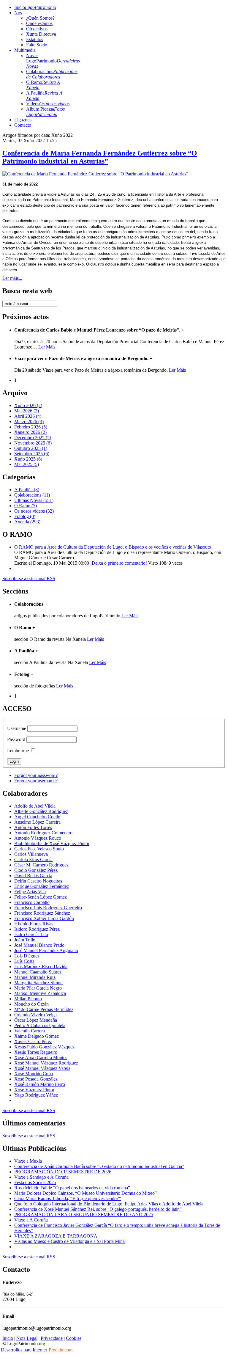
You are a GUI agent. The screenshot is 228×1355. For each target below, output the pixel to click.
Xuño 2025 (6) (28, 458)
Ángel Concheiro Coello (37, 816)
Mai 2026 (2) (26, 410)
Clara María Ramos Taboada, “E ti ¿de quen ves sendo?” (67, 1198)
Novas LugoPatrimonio (53, 61)
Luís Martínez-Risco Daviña (40, 966)
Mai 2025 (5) (26, 464)
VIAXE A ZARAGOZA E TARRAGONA (55, 1235)
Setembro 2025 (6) (31, 453)
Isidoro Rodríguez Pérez (37, 929)
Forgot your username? (36, 780)
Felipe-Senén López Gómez (40, 896)
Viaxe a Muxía (28, 1161)
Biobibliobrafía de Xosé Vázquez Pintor (51, 843)
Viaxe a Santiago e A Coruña (41, 1177)
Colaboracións (51, 74)
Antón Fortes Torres (33, 827)
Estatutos (34, 39)
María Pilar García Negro (38, 987)
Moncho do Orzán (31, 1004)
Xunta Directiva (41, 34)
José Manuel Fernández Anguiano (46, 950)
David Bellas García (33, 875)
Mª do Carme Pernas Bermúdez (43, 1009)
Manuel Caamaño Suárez (37, 971)
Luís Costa (24, 961)
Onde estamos (39, 23)
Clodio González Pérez (36, 870)
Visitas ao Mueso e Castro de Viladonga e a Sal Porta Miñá (69, 1241)
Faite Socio (36, 44)
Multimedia (25, 50)
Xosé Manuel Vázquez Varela (42, 1068)
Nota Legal (26, 1338)
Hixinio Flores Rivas (33, 923)
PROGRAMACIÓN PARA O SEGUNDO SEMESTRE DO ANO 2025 (83, 1214)
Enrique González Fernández (41, 886)
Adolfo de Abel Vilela (35, 805)
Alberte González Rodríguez (41, 811)
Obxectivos (37, 28)
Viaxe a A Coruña (31, 1219)
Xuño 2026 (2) (28, 405)
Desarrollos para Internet (36, 1349)
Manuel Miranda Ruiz (35, 977)
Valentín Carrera (29, 1030)
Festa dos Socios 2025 (35, 1182)
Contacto (22, 125)
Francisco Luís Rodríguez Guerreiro (48, 907)
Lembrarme (18, 750)
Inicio (35, 7)
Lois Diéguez (26, 955)
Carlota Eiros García (33, 859)
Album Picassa (45, 111)
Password (16, 739)
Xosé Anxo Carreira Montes (40, 1057)
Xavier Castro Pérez (33, 1041)
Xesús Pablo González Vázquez (44, 1046)
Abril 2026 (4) (27, 416)
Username (16, 728)
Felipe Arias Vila (30, 891)
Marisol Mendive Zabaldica (40, 993)
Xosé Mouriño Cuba (33, 1073)
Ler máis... (12, 278)
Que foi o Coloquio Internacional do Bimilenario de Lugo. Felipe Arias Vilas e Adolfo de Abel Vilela (108, 1203)
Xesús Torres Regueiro (35, 1052)
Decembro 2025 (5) (32, 437)
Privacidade (52, 1338)
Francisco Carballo (32, 902)
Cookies (73, 1338)
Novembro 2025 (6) (33, 442)
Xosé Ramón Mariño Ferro (39, 1084)
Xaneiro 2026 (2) (30, 432)
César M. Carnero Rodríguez (41, 864)
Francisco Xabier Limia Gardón (44, 918)
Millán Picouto (28, 998)
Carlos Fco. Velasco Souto (39, 848)
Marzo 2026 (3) (29, 421)
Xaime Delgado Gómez (36, 1036)
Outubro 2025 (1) (30, 448)
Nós (18, 12)
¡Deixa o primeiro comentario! (119, 563)
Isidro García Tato (31, 934)
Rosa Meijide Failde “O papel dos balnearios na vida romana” (72, 1187)
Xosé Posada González (36, 1078)
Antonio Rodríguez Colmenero (43, 832)
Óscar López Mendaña (35, 1020)
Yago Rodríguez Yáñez (36, 1094)
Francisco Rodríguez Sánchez (42, 913)
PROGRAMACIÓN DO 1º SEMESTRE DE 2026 (62, 1171)
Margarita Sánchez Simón (38, 982)
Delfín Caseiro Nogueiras (38, 880)
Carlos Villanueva (31, 854)
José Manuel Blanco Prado (39, 945)
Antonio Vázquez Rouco (37, 838)
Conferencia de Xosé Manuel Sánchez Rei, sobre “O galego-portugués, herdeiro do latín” (98, 1209)
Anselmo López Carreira (37, 822)
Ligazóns (22, 119)
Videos (47, 103)
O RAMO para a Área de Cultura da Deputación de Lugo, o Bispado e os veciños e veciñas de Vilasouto (112, 546)
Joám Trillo (24, 939)
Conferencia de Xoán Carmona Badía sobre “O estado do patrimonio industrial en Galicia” (99, 1166)
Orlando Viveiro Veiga (35, 1014)
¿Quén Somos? (40, 18)
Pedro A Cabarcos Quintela (39, 1025)
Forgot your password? (36, 775)
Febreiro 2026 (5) (30, 426)
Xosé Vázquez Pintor (34, 1089)
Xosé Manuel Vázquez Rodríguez (46, 1062)
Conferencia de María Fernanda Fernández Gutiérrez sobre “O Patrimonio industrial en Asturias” (99, 157)
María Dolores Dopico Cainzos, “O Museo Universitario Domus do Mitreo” (85, 1193)
